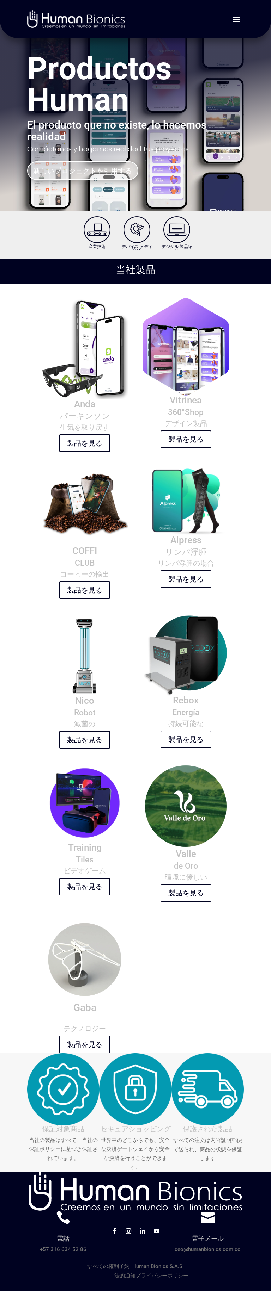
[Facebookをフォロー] (114, 1231)
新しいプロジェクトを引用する (82, 171)
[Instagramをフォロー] (128, 1231)
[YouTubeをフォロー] (156, 1231)
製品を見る (84, 443)
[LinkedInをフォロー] (142, 1231)
